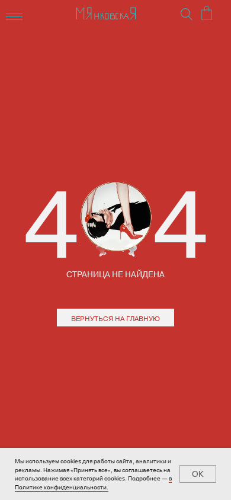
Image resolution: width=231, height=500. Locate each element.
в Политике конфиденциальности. (93, 482)
